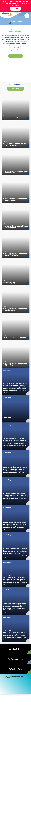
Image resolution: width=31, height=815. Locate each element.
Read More (14, 56)
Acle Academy (7, 370)
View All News (14, 89)
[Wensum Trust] (8, 14)
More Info (15, 8)
